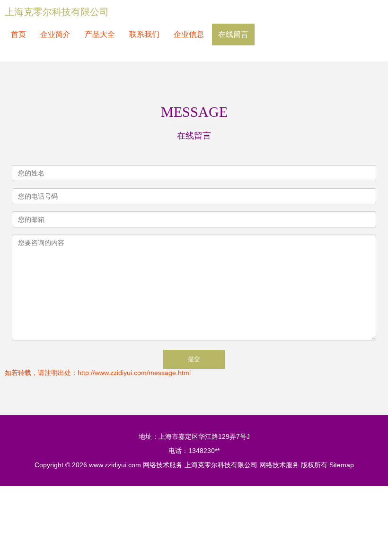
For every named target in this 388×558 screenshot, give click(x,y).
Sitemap (341, 465)
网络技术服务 (163, 465)
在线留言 (233, 34)
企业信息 (189, 34)
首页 (18, 34)
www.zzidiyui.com (115, 465)
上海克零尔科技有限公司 (57, 12)
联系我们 (144, 34)
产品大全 (100, 34)
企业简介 (55, 34)
